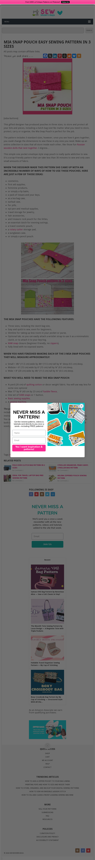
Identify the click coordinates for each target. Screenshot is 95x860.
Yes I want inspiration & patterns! (29, 448)
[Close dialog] (81, 406)
